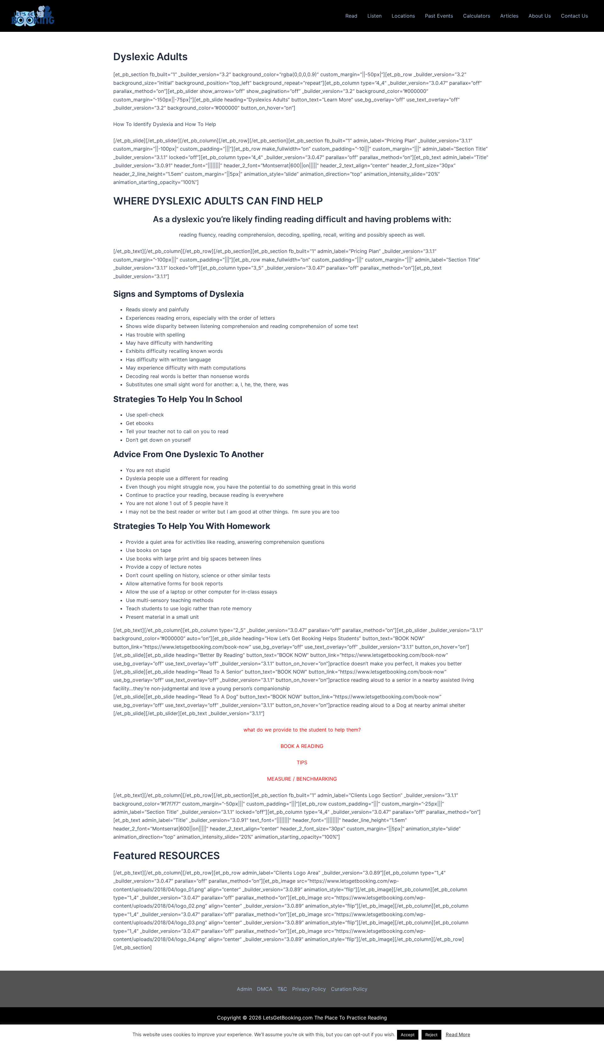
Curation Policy (349, 989)
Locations (403, 16)
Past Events (439, 16)
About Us (539, 16)
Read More (458, 1034)
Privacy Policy (309, 989)
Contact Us (574, 16)
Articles (509, 16)
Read (351, 16)
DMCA (264, 989)
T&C (282, 989)
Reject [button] (431, 1034)
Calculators (476, 16)
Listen (374, 16)
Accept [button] (408, 1034)
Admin (244, 989)
